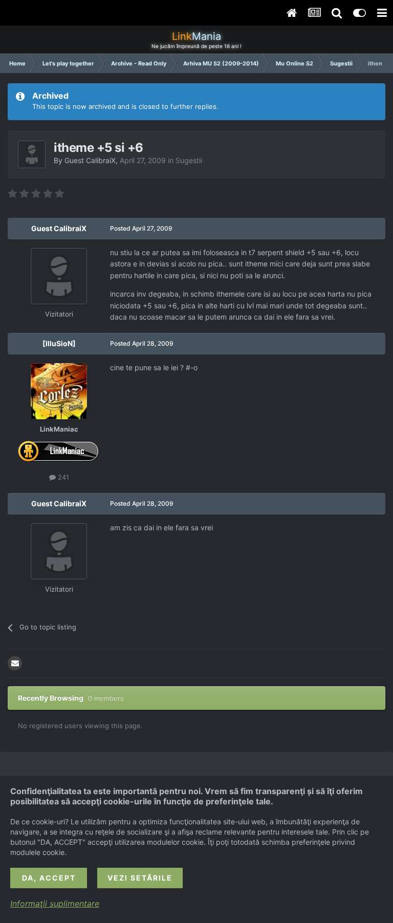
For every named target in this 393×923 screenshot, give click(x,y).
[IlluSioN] (59, 343)
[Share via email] (15, 663)
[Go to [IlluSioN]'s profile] (59, 391)
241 (62, 477)
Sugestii (189, 160)
